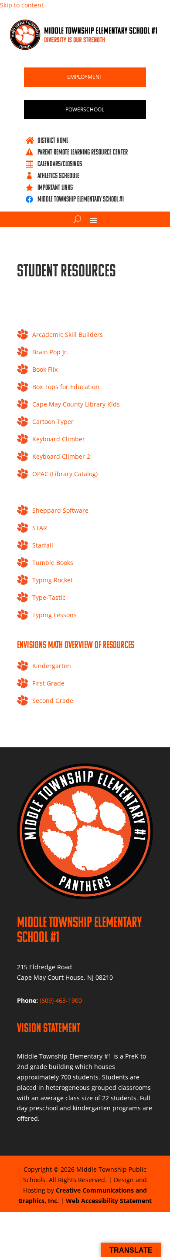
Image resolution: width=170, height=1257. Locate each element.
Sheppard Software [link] (60, 510)
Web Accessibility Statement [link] (109, 1201)
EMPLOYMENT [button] (84, 77)
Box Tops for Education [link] (65, 387)
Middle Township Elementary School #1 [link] (80, 199)
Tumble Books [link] (52, 562)
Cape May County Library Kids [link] (76, 404)
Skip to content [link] (22, 5)
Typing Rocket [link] (52, 580)
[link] (85, 48)
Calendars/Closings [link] (59, 164)
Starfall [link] (42, 545)
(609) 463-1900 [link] (61, 1000)
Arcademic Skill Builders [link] (67, 334)
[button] (93, 220)
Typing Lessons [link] (54, 615)
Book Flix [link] (45, 369)
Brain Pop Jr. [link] (50, 352)
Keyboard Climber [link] (58, 439)
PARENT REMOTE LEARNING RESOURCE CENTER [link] (82, 152)
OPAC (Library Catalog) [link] (65, 474)
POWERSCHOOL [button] (84, 109)
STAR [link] (39, 528)
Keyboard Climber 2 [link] (61, 456)
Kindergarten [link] (51, 666)
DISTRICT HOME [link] (52, 140)
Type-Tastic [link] (48, 597)
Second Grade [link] (52, 700)
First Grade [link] (48, 683)
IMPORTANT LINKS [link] (55, 187)
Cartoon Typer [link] (53, 421)
